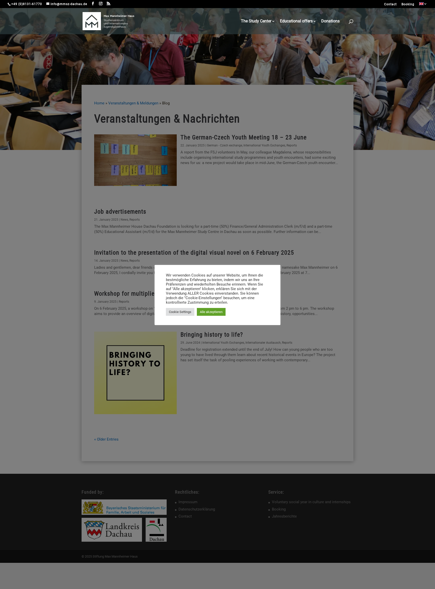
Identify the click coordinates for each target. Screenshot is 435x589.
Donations (330, 21)
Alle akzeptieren (211, 312)
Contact (390, 4)
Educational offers (296, 21)
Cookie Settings (180, 312)
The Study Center (256, 21)
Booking (408, 4)
